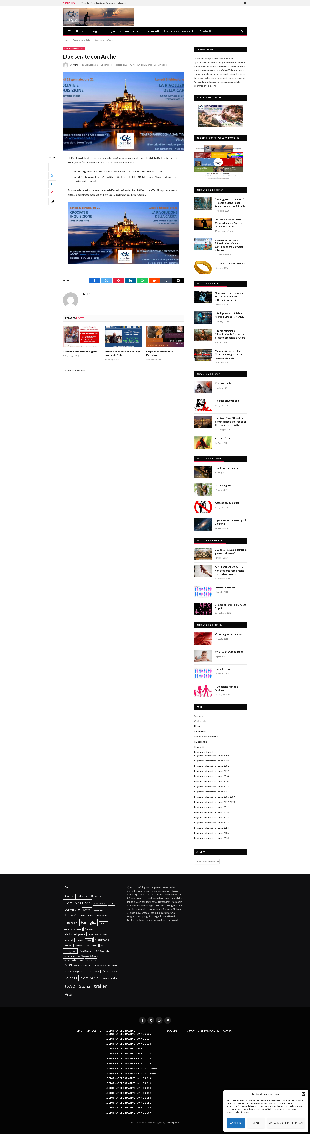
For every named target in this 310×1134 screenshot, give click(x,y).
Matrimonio (102, 939)
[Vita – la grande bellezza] (203, 638)
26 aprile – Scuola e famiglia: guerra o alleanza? (103, 3)
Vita (68, 994)
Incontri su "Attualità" (210, 283)
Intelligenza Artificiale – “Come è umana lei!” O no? (229, 315)
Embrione (101, 915)
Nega (256, 1123)
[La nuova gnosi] (203, 489)
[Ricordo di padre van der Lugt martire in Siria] (123, 336)
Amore (69, 896)
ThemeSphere (172, 1122)
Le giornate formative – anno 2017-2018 (214, 802)
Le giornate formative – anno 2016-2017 (214, 796)
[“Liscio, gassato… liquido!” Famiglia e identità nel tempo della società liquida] (203, 203)
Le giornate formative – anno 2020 (211, 812)
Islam (80, 939)
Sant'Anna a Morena (77, 965)
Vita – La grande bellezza (229, 651)
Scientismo (110, 971)
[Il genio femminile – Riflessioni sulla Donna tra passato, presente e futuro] (203, 335)
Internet (68, 939)
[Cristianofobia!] (203, 387)
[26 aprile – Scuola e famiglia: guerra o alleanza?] (203, 554)
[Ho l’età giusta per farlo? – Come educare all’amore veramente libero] (203, 224)
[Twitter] (52, 175)
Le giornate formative (121, 31)
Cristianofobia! (223, 383)
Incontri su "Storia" (208, 373)
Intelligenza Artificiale (98, 934)
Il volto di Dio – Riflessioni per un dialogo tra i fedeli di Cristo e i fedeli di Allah (230, 421)
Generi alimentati (225, 587)
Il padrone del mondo (226, 467)
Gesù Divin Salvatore (72, 929)
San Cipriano (69, 956)
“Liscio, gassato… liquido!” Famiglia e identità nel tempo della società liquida (230, 203)
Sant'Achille (91, 960)
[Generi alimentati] (203, 591)
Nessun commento (142, 64)
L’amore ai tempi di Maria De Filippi (230, 606)
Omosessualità (91, 946)
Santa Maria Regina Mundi (75, 972)
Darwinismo (72, 909)
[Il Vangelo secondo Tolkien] (203, 267)
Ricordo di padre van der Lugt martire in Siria (122, 353)
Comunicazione (78, 902)
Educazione (87, 915)
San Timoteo (94, 972)
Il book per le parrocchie (179, 31)
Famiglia (88, 922)
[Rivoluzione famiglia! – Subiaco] (203, 691)
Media (67, 945)
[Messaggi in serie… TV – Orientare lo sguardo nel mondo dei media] (203, 355)
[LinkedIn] (52, 184)
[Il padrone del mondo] (203, 472)
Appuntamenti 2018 (74, 48)
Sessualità (109, 978)
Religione (70, 951)
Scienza (71, 978)
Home (80, 31)
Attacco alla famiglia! (227, 502)
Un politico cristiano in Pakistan (159, 353)
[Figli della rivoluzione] (203, 405)
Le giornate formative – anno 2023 (211, 822)
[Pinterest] (52, 192)
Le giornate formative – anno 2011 (211, 765)
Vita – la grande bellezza (229, 634)
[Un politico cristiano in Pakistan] (165, 336)
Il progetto (95, 31)
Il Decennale (200, 741)
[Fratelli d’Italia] (203, 442)
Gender (103, 923)
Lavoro (88, 940)
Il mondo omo (222, 669)
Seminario (89, 978)
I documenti (151, 31)
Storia (84, 986)
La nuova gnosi (223, 485)
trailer (100, 986)
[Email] (52, 201)
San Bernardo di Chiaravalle (95, 951)
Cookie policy (201, 721)
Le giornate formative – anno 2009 (211, 755)
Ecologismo (98, 910)
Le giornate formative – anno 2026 (211, 838)
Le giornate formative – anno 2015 (211, 786)
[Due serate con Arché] (123, 111)
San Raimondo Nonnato (73, 960)
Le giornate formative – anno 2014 (211, 781)
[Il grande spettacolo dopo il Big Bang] (203, 524)
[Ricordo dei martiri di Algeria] (81, 336)
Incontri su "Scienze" (209, 458)
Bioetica (96, 896)
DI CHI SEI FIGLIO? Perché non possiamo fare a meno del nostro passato (229, 571)
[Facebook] (52, 167)
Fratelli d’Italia (223, 438)
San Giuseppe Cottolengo (88, 956)
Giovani (89, 929)
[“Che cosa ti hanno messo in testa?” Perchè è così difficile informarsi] (203, 297)
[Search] (241, 31)
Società (70, 986)
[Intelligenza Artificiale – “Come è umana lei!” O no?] (203, 317)
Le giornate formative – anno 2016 (211, 791)
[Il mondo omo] (203, 673)
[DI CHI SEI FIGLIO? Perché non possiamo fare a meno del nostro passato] (203, 571)
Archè (75, 64)
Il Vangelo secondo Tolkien (230, 263)
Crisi (111, 903)
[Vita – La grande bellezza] (203, 656)
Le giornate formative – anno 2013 (211, 776)
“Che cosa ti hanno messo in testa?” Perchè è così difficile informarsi (230, 296)
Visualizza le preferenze (286, 1123)
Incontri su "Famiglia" (209, 540)
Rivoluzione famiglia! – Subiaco (227, 688)
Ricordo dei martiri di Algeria (80, 351)
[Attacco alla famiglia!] (203, 507)
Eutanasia (71, 923)
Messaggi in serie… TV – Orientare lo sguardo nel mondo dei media (229, 354)
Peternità (105, 946)
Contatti (205, 31)
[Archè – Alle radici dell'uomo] (98, 16)
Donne (87, 909)
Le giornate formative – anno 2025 (211, 833)
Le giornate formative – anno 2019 (211, 807)
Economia (71, 915)
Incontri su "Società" (209, 190)
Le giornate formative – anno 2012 (211, 771)
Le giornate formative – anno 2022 (211, 817)
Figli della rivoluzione (227, 400)
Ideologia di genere (74, 934)
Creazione (99, 903)
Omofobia (78, 946)
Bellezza (82, 896)
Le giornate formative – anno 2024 (211, 827)
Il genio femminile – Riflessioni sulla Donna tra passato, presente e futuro (230, 334)
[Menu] (69, 31)
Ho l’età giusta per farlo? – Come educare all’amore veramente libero (229, 223)
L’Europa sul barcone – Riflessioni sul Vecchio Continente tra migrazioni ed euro (229, 245)
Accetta (236, 1123)
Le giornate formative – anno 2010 (211, 760)
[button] (303, 1094)
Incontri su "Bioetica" (209, 625)
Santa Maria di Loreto (105, 965)
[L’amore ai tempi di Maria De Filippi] (203, 609)
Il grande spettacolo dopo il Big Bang (230, 522)
